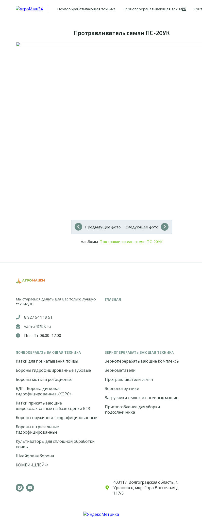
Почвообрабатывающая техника (86, 8)
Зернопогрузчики (122, 388)
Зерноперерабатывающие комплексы (142, 361)
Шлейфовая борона (35, 456)
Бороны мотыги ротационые (44, 379)
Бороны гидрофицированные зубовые (53, 370)
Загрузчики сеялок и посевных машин (141, 397)
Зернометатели (120, 370)
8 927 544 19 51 (38, 317)
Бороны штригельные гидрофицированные (37, 429)
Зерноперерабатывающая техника (154, 8)
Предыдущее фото (103, 226)
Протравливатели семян (129, 379)
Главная (113, 299)
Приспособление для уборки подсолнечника (132, 409)
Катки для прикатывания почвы (47, 361)
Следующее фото (142, 226)
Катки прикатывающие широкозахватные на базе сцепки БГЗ (53, 405)
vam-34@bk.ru (37, 326)
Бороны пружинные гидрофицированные (56, 417)
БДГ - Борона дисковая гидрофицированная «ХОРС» (43, 391)
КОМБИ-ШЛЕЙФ (32, 465)
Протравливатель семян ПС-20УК (131, 241)
